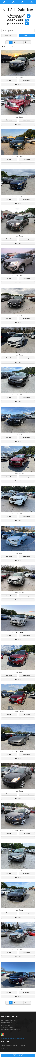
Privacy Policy (4, 1038)
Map (13, 2)
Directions (17, 1038)
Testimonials (4, 1049)
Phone (4, 2)
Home (3, 1046)
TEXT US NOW (17, 1055)
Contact (22, 2)
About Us (16, 1046)
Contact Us (11, 1038)
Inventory (9, 1046)
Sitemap (22, 1038)
